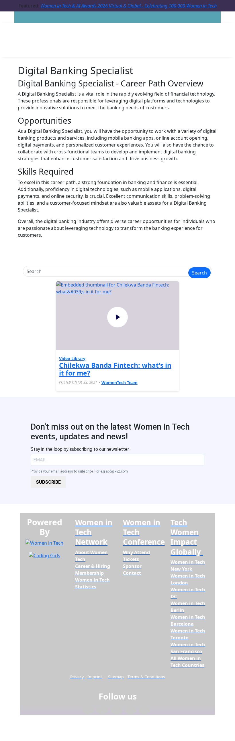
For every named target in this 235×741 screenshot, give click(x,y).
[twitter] (130, 710)
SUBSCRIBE (48, 482)
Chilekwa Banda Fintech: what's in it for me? (115, 369)
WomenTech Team (119, 382)
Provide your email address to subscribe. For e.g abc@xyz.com (79, 471)
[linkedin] (102, 710)
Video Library (72, 358)
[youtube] (144, 710)
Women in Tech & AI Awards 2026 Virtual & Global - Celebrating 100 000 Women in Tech (128, 6)
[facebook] (88, 710)
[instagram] (116, 710)
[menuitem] (89, 573)
